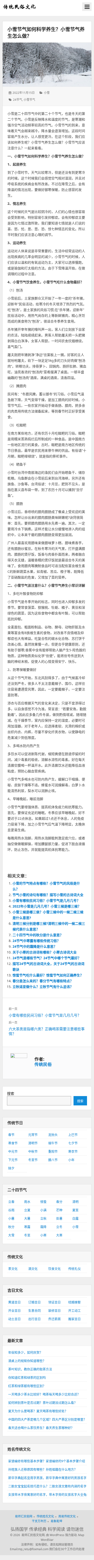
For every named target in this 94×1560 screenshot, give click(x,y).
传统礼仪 (74, 1268)
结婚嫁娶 (74, 1302)
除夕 (11, 1168)
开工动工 (74, 1310)
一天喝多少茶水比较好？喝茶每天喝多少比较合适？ (44, 1394)
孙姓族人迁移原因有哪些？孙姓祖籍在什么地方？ (42, 1469)
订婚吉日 (34, 1302)
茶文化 (13, 1268)
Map (81, 1535)
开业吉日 (14, 1310)
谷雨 (11, 1210)
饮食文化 (54, 1268)
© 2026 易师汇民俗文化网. (27, 1535)
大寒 (59, 1235)
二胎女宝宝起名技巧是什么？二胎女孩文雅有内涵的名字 (47, 1486)
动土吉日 (14, 1319)
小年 (71, 1160)
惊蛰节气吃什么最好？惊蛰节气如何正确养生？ (48, 975)
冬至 (27, 1235)
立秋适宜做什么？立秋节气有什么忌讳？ (43, 986)
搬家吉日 (74, 1319)
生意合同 (34, 1310)
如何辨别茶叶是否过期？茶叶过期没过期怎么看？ (42, 1402)
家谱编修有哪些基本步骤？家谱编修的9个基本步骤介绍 (46, 1461)
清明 (75, 1201)
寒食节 (13, 1143)
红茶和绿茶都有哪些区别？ (27, 1386)
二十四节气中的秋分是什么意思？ (38, 935)
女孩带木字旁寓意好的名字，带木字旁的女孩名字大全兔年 (49, 1494)
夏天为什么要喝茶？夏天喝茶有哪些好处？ (38, 1411)
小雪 (47, 93)
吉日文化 (15, 1290)
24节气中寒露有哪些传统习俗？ (36, 940)
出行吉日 (34, 1319)
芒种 (59, 1210)
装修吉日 (54, 1310)
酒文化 (33, 1268)
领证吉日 (54, 1302)
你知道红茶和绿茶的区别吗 (27, 1377)
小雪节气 (29, 100)
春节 (11, 1134)
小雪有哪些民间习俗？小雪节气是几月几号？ (46, 900)
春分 (59, 1201)
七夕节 (73, 1143)
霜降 (43, 1227)
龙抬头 (53, 1134)
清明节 (33, 1143)
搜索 (10, 1093)
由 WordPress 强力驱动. (61, 1535)
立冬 (59, 1227)
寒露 (27, 1227)
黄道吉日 (14, 1302)
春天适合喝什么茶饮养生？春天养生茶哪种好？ (41, 1428)
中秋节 (33, 1151)
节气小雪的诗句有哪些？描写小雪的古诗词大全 (48, 894)
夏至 (75, 1210)
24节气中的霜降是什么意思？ (35, 946)
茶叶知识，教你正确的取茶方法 (30, 1369)
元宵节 (33, 1134)
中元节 (13, 1151)
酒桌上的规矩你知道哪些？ (27, 1361)
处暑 (59, 1218)
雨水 (27, 1201)
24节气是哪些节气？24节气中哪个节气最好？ (47, 958)
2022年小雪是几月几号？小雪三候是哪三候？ (47, 906)
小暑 (11, 1218)
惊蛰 (43, 1201)
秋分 (11, 1227)
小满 (43, 1210)
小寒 (43, 1235)
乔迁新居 (54, 1319)
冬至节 (33, 1160)
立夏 (27, 1210)
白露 (75, 1218)
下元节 (13, 1160)
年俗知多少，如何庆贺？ (25, 1352)
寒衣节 (73, 1151)
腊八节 (53, 1160)
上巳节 (73, 1134)
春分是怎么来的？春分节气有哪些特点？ (43, 981)
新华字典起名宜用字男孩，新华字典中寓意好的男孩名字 (47, 1478)
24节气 (17, 100)
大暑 (27, 1218)
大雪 (11, 1235)
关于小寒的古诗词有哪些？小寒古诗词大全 (45, 952)
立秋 (43, 1218)
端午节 (53, 1143)
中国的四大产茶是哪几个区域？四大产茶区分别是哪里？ (47, 1419)
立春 (11, 1201)
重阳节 (53, 1151)
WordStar (47, 1540)
